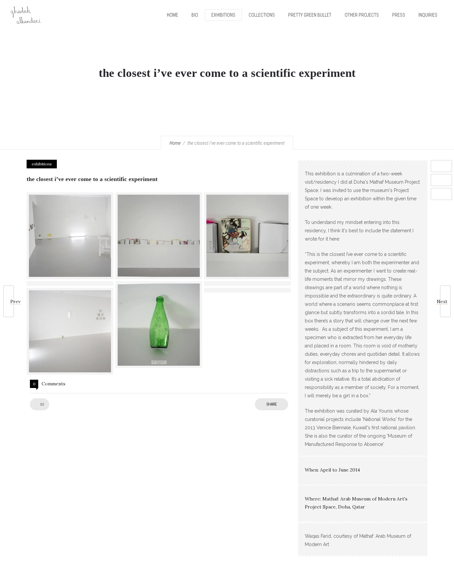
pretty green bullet (309, 15)
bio (194, 15)
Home (175, 143)
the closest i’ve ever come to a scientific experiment (92, 179)
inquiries (427, 15)
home (172, 15)
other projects (362, 15)
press (398, 15)
